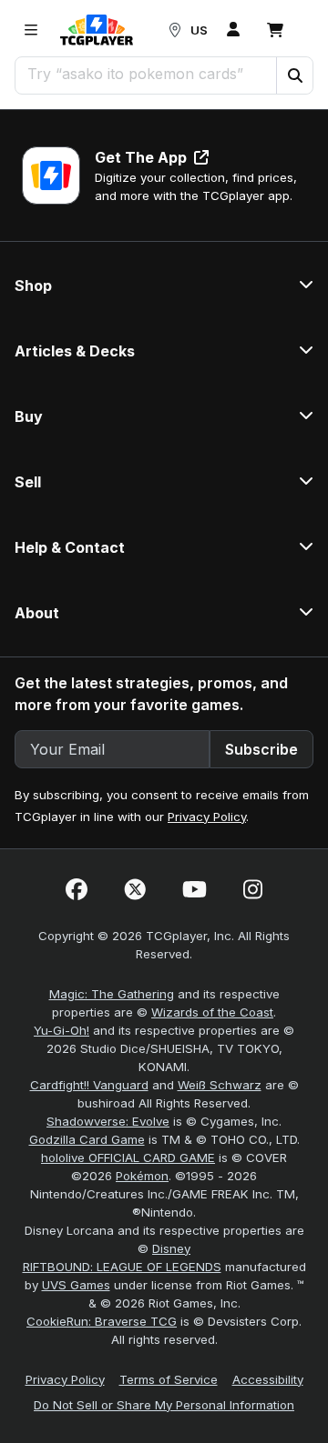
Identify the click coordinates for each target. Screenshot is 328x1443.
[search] (146, 73)
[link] (96, 30)
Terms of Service (168, 1379)
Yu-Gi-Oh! (61, 1030)
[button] (294, 75)
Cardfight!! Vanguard (89, 1084)
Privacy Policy (207, 816)
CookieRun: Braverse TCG (101, 1321)
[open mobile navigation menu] (31, 30)
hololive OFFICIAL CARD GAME (128, 1157)
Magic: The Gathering (111, 994)
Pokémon (142, 1175)
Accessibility (267, 1379)
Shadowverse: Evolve (107, 1121)
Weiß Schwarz (219, 1084)
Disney (171, 1248)
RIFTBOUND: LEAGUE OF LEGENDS (122, 1266)
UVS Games (76, 1285)
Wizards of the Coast (212, 1012)
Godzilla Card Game (87, 1139)
